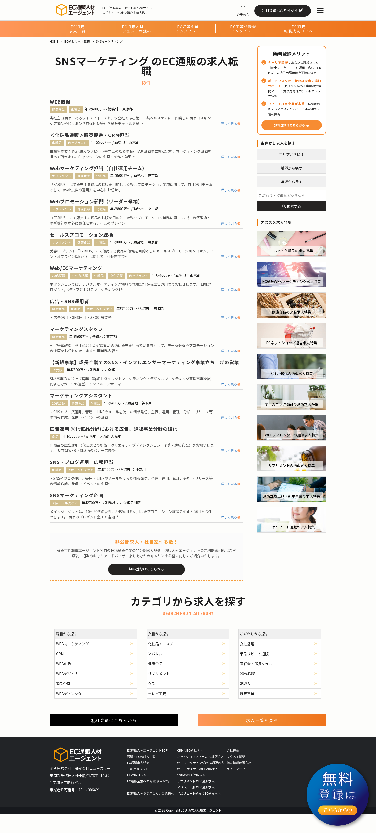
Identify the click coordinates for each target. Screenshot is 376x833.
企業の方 (243, 14)
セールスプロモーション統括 (81, 234)
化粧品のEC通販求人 (191, 775)
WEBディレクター (70, 693)
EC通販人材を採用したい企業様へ (150, 793)
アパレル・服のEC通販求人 (196, 787)
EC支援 (57, 370)
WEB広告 (63, 663)
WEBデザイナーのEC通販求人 (197, 769)
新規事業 (247, 693)
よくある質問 (236, 756)
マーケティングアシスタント (81, 395)
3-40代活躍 (80, 275)
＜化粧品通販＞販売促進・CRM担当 (89, 134)
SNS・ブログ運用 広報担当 (81, 462)
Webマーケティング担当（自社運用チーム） (98, 168)
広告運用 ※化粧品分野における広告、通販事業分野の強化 (114, 428)
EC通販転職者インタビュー (243, 29)
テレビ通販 (157, 693)
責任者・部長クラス (256, 663)
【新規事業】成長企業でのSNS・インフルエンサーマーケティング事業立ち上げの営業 (144, 362)
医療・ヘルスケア (99, 309)
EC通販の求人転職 (77, 41)
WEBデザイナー (69, 673)
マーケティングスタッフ (76, 329)
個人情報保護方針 (239, 762)
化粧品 (76, 109)
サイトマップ (236, 769)
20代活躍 (58, 275)
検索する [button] (293, 206)
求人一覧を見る (262, 720)
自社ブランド (77, 142)
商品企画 (63, 683)
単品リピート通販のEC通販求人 (199, 793)
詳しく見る (229, 123)
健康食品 (58, 109)
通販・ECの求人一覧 (141, 756)
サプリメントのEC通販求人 (196, 781)
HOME (54, 41)
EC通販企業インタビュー (188, 29)
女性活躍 (116, 275)
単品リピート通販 (254, 653)
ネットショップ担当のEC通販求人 (200, 756)
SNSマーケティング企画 (76, 495)
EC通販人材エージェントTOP (147, 750)
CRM (60, 653)
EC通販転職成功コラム (298, 29)
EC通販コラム (136, 775)
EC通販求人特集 (138, 762)
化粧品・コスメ (160, 643)
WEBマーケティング (72, 643)
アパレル (155, 653)
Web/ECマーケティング (76, 267)
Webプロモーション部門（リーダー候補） (96, 201)
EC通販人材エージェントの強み (132, 29)
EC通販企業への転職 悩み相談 (148, 781)
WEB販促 (60, 101)
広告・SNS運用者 (69, 301)
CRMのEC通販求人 (190, 750)
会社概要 (233, 750)
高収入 (245, 683)
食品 (55, 436)
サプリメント (61, 176)
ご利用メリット (138, 769)
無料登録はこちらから (280, 10)
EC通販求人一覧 (77, 29)
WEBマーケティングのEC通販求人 (200, 762)
